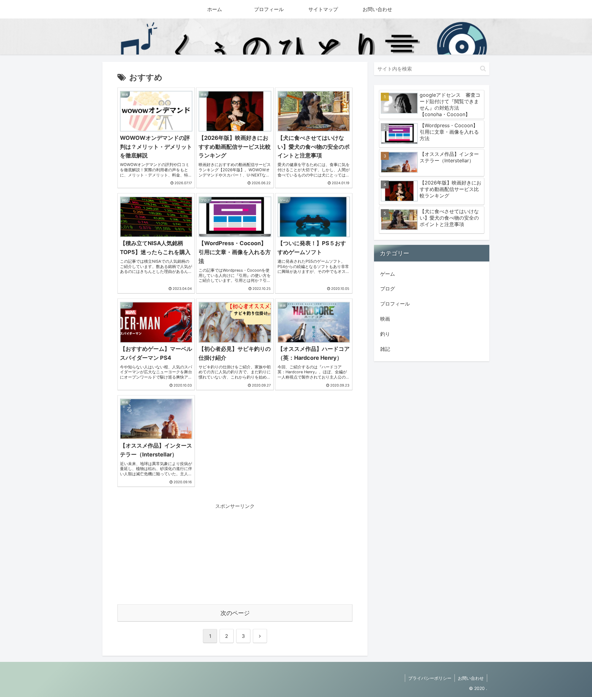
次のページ (235, 613)
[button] (483, 68)
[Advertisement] (234, 554)
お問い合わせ (471, 678)
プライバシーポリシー (429, 678)
